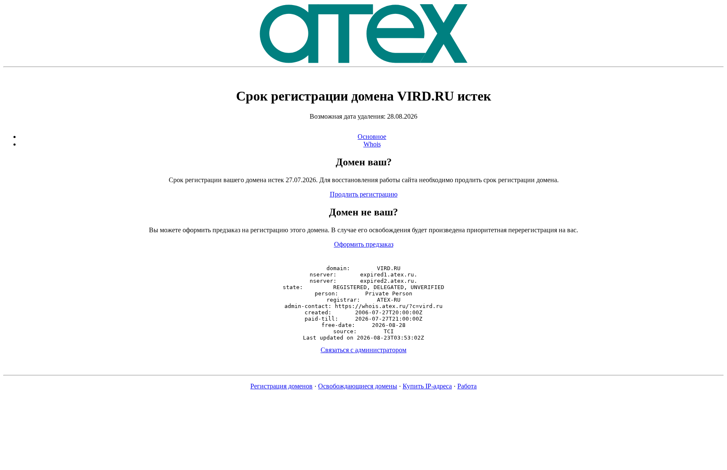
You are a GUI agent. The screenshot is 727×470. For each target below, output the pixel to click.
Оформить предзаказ (363, 244)
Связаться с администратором (363, 349)
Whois (372, 144)
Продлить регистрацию (364, 194)
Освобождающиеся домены (357, 386)
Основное (372, 136)
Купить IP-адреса (427, 386)
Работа (467, 386)
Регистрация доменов (281, 386)
